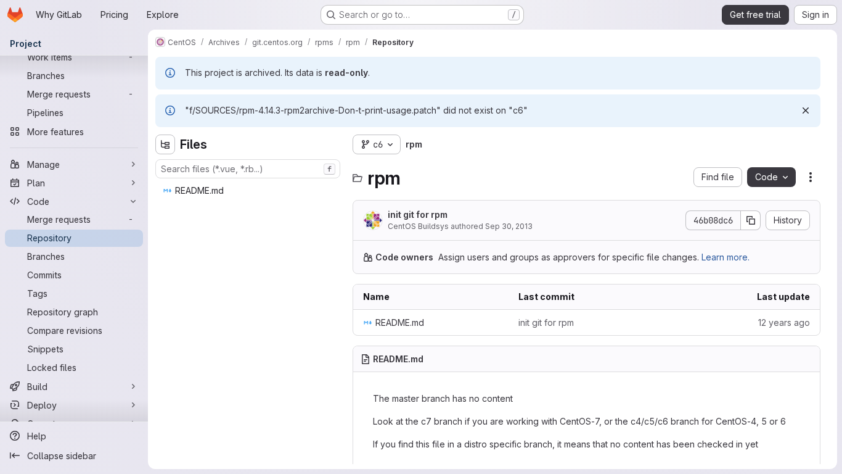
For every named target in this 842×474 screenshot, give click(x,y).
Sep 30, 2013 (509, 226)
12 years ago (784, 322)
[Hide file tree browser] (165, 144)
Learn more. (725, 257)
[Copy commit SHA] (751, 220)
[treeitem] (249, 191)
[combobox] (247, 168)
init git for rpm (418, 214)
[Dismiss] (805, 110)
